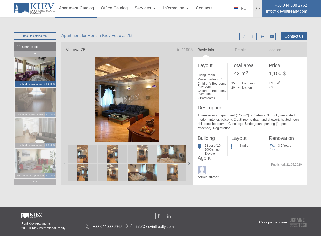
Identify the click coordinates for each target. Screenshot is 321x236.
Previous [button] (63, 162)
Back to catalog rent (35, 36)
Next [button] (187, 162)
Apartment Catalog (76, 8)
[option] (35, 72)
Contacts (204, 8)
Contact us (293, 36)
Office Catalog (114, 8)
